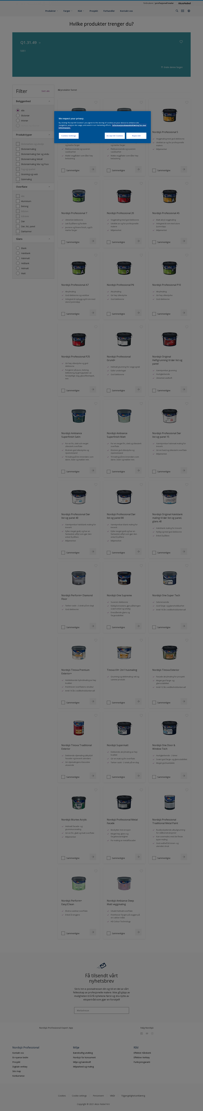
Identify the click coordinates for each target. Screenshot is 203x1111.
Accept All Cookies (115, 136)
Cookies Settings (68, 136)
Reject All (136, 136)
